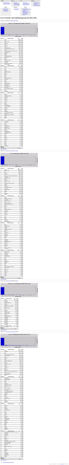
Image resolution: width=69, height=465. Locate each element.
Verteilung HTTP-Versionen (26, 3)
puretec (17, 20)
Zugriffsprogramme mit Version (27, 9)
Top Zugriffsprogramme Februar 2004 (8, 462)
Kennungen (24, 10)
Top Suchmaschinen (16, 8)
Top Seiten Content (36, 2)
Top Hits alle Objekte (36, 4)
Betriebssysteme (25, 11)
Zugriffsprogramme (25, 8)
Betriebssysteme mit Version (26, 12)
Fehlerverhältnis (25, 2)
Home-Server (14, 20)
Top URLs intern (5, 8)
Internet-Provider (25, 13)
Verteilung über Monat (6, 2)
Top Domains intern (5, 9)
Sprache (24, 14)
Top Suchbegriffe (16, 9)
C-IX (11, 20)
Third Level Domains (16, 4)
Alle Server (8, 150)
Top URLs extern (5, 10)
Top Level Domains (16, 3)
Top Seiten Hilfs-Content (37, 3)
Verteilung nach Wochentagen (7, 3)
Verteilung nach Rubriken (37, 5)
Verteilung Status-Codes (26, 4)
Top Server (15, 2)
